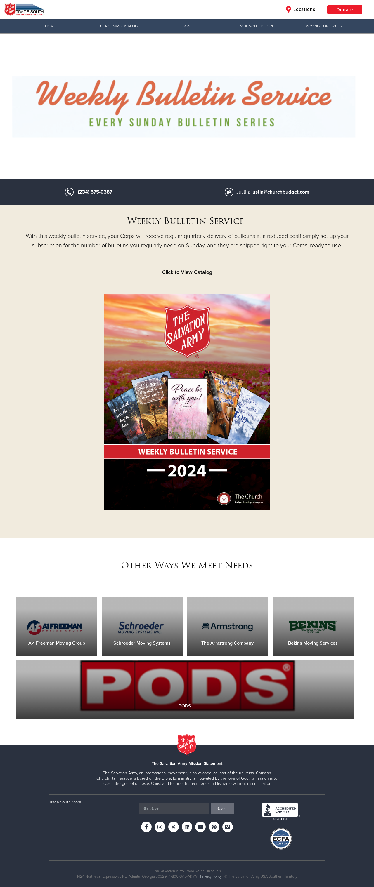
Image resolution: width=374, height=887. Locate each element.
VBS (187, 26)
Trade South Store (255, 26)
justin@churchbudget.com (280, 192)
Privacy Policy (211, 876)
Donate (345, 9)
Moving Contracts (323, 26)
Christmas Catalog (119, 26)
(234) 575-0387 (95, 192)
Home (50, 26)
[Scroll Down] (187, 166)
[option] (187, 106)
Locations (303, 9)
